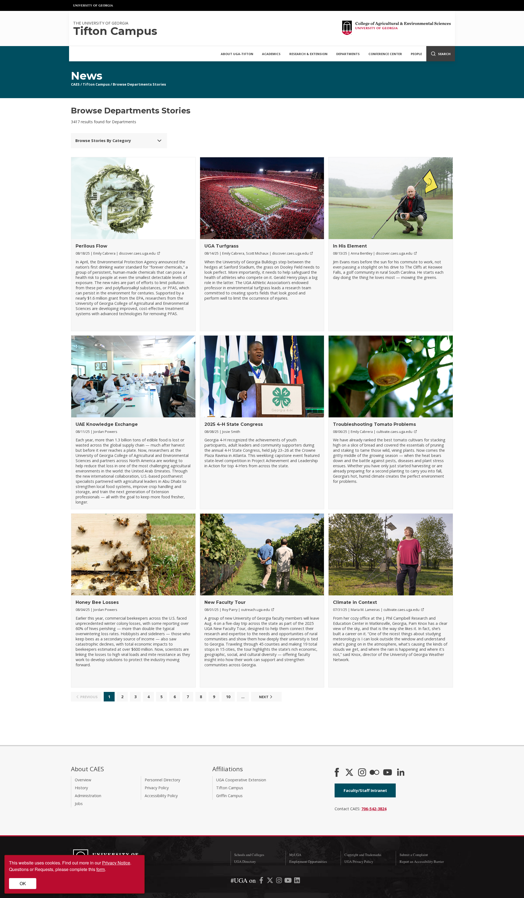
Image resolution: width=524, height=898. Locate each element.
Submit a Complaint (414, 854)
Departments (348, 54)
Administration (88, 795)
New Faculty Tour (225, 602)
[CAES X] (349, 773)
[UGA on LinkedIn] (297, 881)
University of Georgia (93, 5)
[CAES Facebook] (336, 773)
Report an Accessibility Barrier (422, 861)
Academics (271, 54)
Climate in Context (355, 602)
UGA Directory (245, 861)
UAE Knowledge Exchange (107, 424)
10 (228, 696)
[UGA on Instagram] (279, 881)
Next (264, 696)
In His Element (350, 246)
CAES (75, 84)
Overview (83, 779)
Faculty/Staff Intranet (365, 790)
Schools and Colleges (249, 854)
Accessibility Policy (161, 795)
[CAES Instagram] (362, 773)
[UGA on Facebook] (261, 881)
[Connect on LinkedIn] (400, 773)
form (100, 869)
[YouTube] (387, 773)
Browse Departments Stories (139, 84)
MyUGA (295, 854)
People (416, 54)
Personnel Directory (162, 779)
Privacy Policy (157, 787)
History (81, 787)
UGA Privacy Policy (358, 861)
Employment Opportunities (308, 861)
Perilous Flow (91, 246)
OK (23, 883)
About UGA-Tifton (237, 54)
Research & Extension (308, 54)
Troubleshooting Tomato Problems (374, 424)
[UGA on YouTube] (288, 881)
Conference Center (385, 54)
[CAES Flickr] (374, 773)
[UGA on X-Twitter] (270, 881)
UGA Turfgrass (221, 246)
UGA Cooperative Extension (241, 779)
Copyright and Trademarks (362, 854)
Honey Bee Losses (97, 602)
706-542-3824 (373, 808)
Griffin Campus (229, 795)
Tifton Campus (96, 84)
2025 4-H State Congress (233, 424)
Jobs (79, 803)
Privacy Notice (116, 863)
